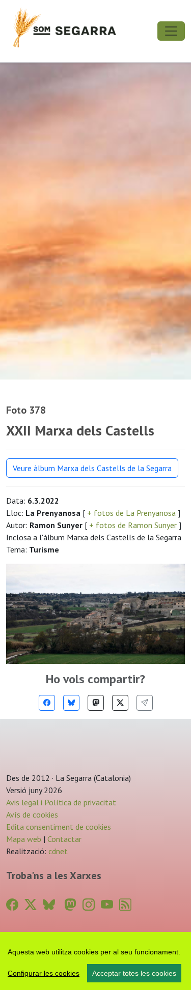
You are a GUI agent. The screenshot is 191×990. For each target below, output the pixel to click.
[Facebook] (47, 703)
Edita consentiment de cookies (58, 827)
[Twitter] (120, 703)
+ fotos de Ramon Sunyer (133, 525)
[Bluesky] (71, 703)
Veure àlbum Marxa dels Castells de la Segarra (92, 468)
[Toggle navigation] (171, 31)
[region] (95, 961)
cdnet (57, 851)
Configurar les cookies (43, 973)
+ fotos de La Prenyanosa (131, 513)
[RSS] (125, 905)
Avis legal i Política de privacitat (61, 802)
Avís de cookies (32, 814)
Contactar (64, 839)
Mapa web (23, 839)
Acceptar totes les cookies (134, 973)
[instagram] (89, 905)
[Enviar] (145, 703)
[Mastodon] (96, 703)
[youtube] (107, 905)
